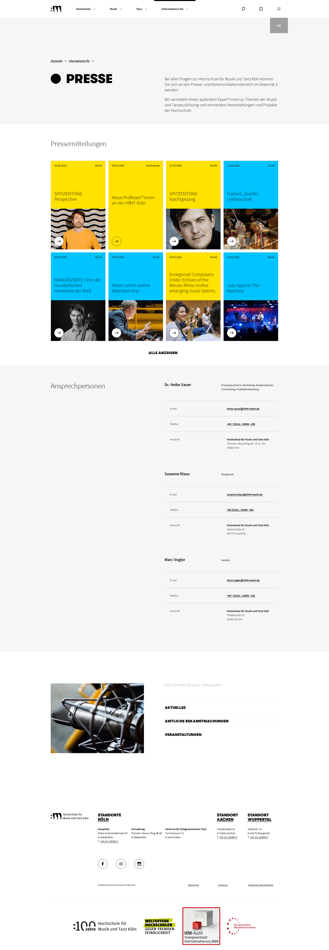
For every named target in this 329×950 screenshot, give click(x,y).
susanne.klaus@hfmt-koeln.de (245, 494)
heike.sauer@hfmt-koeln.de (243, 408)
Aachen (225, 819)
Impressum (223, 885)
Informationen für (79, 61)
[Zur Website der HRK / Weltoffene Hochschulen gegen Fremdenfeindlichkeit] (159, 925)
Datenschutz (193, 885)
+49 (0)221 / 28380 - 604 (240, 509)
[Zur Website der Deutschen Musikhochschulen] (241, 925)
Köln (103, 819)
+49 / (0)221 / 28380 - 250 (241, 424)
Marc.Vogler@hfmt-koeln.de (243, 580)
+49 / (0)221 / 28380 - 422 (241, 595)
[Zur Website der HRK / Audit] (201, 926)
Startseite (56, 61)
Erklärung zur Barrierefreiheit (260, 885)
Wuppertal (260, 819)
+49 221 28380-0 (109, 841)
